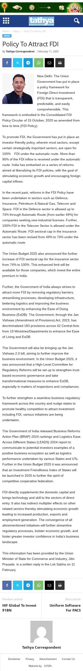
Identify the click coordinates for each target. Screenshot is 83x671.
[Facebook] (7, 62)
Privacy (30, 659)
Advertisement (48, 659)
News (16, 31)
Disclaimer (14, 659)
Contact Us (68, 659)
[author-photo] (41, 632)
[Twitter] (17, 62)
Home (5, 31)
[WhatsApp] (38, 62)
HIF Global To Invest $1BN (19, 607)
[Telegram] (28, 62)
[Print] (60, 62)
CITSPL (48, 666)
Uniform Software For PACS (65, 607)
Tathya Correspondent (20, 51)
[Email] (49, 62)
